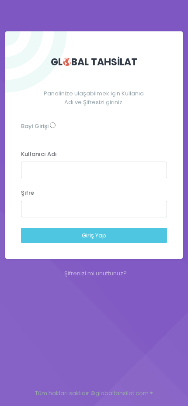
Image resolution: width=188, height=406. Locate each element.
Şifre (27, 193)
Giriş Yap (94, 235)
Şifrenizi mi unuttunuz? (95, 273)
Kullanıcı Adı (39, 154)
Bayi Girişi (35, 126)
